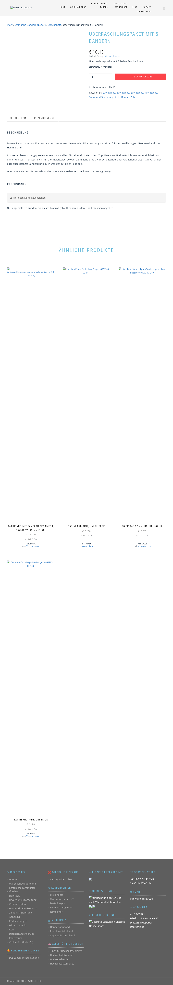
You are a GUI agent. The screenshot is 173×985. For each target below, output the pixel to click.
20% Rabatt (54, 24)
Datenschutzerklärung (21, 933)
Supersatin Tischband (62, 935)
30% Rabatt (123, 92)
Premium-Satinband (61, 931)
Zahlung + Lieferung (20, 912)
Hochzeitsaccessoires (62, 963)
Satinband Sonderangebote (30, 24)
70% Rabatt (151, 92)
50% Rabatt (137, 92)
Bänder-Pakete (129, 97)
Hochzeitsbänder (59, 959)
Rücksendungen (18, 921)
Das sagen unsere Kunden (24, 957)
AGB (11, 929)
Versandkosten (112, 56)
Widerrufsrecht (17, 925)
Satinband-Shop (78, 7)
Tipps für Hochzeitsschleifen (66, 950)
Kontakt (146, 7)
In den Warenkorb (141, 77)
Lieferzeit (14, 895)
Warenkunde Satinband (22, 883)
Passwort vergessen (61, 907)
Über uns (14, 879)
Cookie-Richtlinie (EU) (21, 942)
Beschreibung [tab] (19, 118)
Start (10, 24)
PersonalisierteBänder (99, 5)
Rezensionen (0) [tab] (45, 118)
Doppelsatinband (60, 927)
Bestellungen (57, 903)
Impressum (15, 938)
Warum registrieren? (61, 899)
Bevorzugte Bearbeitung (22, 899)
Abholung (14, 916)
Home (62, 7)
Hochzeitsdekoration (61, 955)
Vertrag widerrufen (61, 879)
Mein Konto (56, 894)
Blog (134, 7)
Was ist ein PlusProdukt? (23, 908)
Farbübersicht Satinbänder (120, 5)
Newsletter (56, 911)
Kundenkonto (144, 12)
